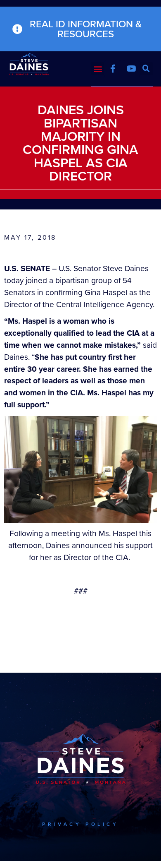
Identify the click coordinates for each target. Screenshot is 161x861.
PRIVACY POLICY (80, 824)
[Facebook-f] (112, 68)
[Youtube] (131, 68)
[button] (97, 68)
